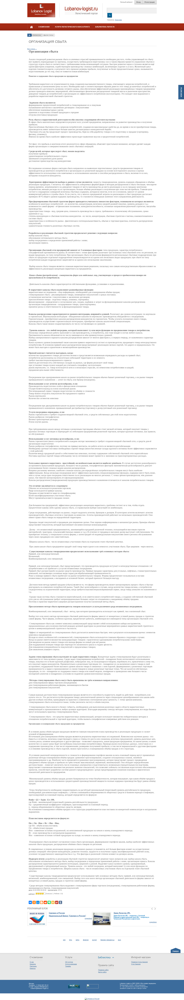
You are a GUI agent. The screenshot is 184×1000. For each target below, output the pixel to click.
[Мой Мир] (37, 902)
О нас (32, 962)
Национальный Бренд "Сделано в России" (67, 916)
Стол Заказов (135, 964)
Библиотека (37, 35)
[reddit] (45, 902)
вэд (119, 940)
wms (77, 940)
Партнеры (33, 966)
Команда (33, 964)
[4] (43, 894)
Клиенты (33, 968)
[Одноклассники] (34, 902)
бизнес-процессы (107, 940)
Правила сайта (103, 970)
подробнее (88, 918)
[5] (45, 894)
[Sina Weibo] (56, 902)
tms (70, 940)
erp (64, 940)
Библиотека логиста (105, 27)
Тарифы (68, 966)
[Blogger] (41, 902)
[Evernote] (49, 902)
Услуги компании (71, 964)
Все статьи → (32, 49)
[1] (37, 894)
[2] (39, 894)
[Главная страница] (29, 35)
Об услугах (69, 962)
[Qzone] (53, 902)
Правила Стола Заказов (139, 962)
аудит (94, 940)
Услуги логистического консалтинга (72, 27)
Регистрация (150, 2)
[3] (41, 894)
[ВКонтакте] (30, 902)
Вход (138, 2)
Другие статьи (48, 35)
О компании (44, 27)
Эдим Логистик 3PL (122, 913)
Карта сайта (102, 972)
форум (85, 940)
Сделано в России (57, 913)
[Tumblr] (60, 902)
